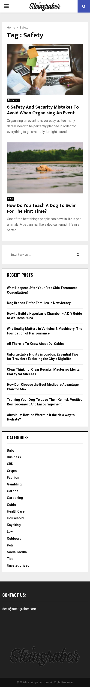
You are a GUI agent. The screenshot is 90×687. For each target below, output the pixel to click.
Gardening (15, 498)
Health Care (15, 511)
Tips (10, 559)
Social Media (17, 552)
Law (10, 531)
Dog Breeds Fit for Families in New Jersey (39, 303)
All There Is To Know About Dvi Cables (36, 344)
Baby (10, 450)
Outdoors (14, 538)
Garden (12, 491)
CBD (10, 464)
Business (13, 100)
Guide (11, 505)
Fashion (13, 477)
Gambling (14, 484)
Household (15, 518)
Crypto (12, 471)
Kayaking (14, 525)
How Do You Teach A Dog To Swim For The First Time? (42, 208)
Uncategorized (18, 565)
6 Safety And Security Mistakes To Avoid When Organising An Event (43, 110)
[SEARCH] (78, 254)
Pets (10, 198)
